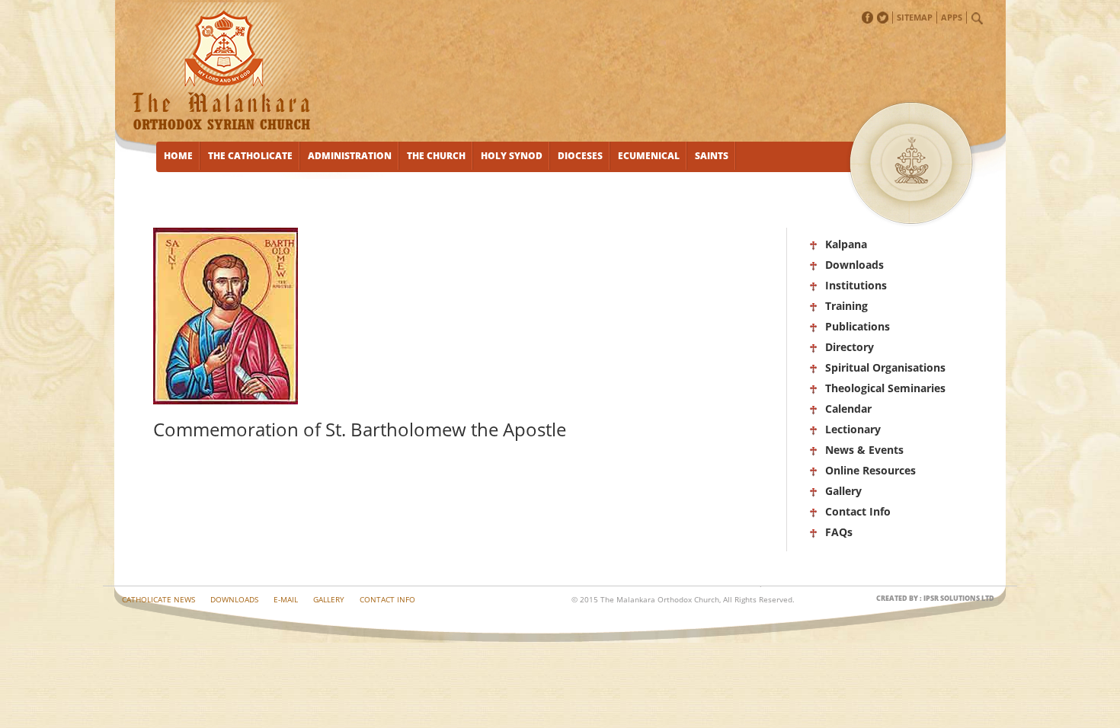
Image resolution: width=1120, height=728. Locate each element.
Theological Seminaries (885, 388)
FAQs (839, 532)
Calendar (848, 408)
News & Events (864, 449)
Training (846, 306)
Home (178, 155)
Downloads (854, 264)
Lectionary (853, 429)
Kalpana (846, 244)
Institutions (856, 285)
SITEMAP (915, 17)
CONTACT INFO (387, 599)
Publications (857, 326)
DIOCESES (580, 155)
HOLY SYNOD (511, 155)
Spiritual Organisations (885, 367)
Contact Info (858, 511)
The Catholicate (250, 155)
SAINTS (711, 155)
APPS (951, 17)
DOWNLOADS (234, 599)
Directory (849, 347)
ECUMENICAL (649, 155)
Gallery (843, 491)
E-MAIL (286, 599)
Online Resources (870, 470)
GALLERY (328, 599)
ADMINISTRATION (350, 155)
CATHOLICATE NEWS (158, 599)
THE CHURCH (436, 155)
